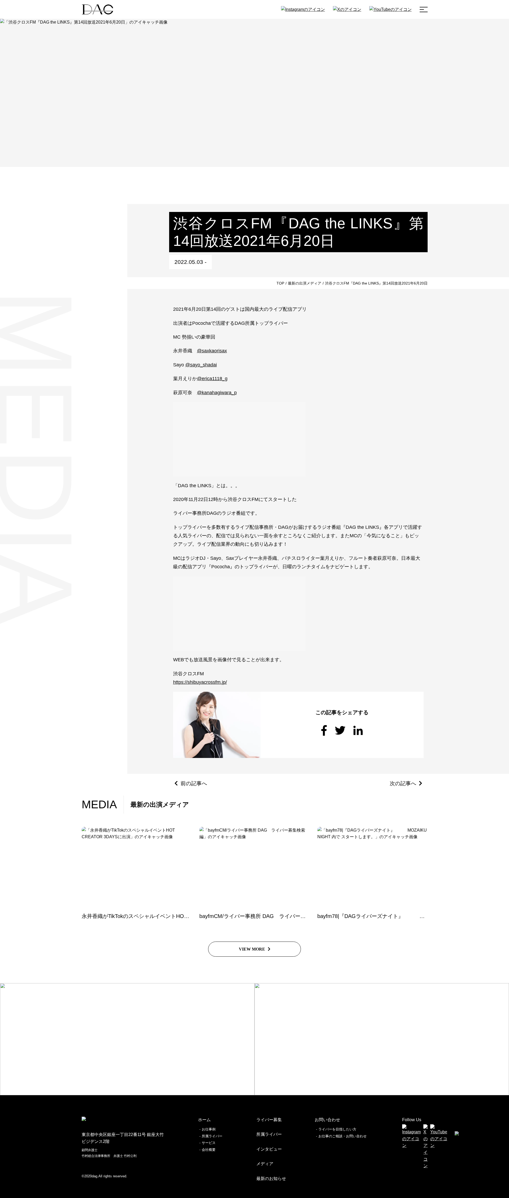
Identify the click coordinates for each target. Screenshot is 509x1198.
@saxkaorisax (212, 350)
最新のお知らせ (271, 1178)
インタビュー (269, 1149)
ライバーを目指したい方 (337, 1129)
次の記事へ (403, 783)
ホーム (204, 1119)
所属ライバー (212, 1136)
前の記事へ (194, 783)
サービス (209, 1143)
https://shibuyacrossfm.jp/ (200, 682)
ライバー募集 (269, 1119)
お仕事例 (209, 1129)
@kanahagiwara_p (217, 392)
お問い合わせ (327, 1119)
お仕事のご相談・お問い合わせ (342, 1136)
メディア (264, 1163)
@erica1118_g (212, 378)
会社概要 (209, 1150)
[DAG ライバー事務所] (97, 9)
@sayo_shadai (201, 364)
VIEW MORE (252, 949)
